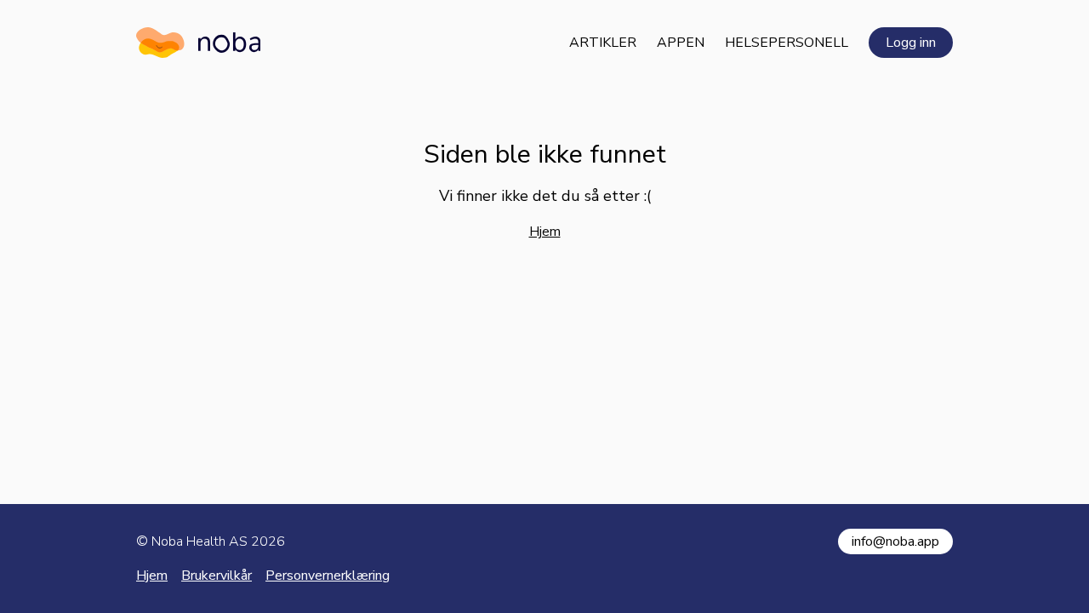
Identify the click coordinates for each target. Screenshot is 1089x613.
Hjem (545, 231)
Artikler (602, 42)
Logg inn (911, 42)
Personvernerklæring (327, 575)
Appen (680, 42)
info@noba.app (895, 541)
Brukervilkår (216, 575)
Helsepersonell (786, 42)
